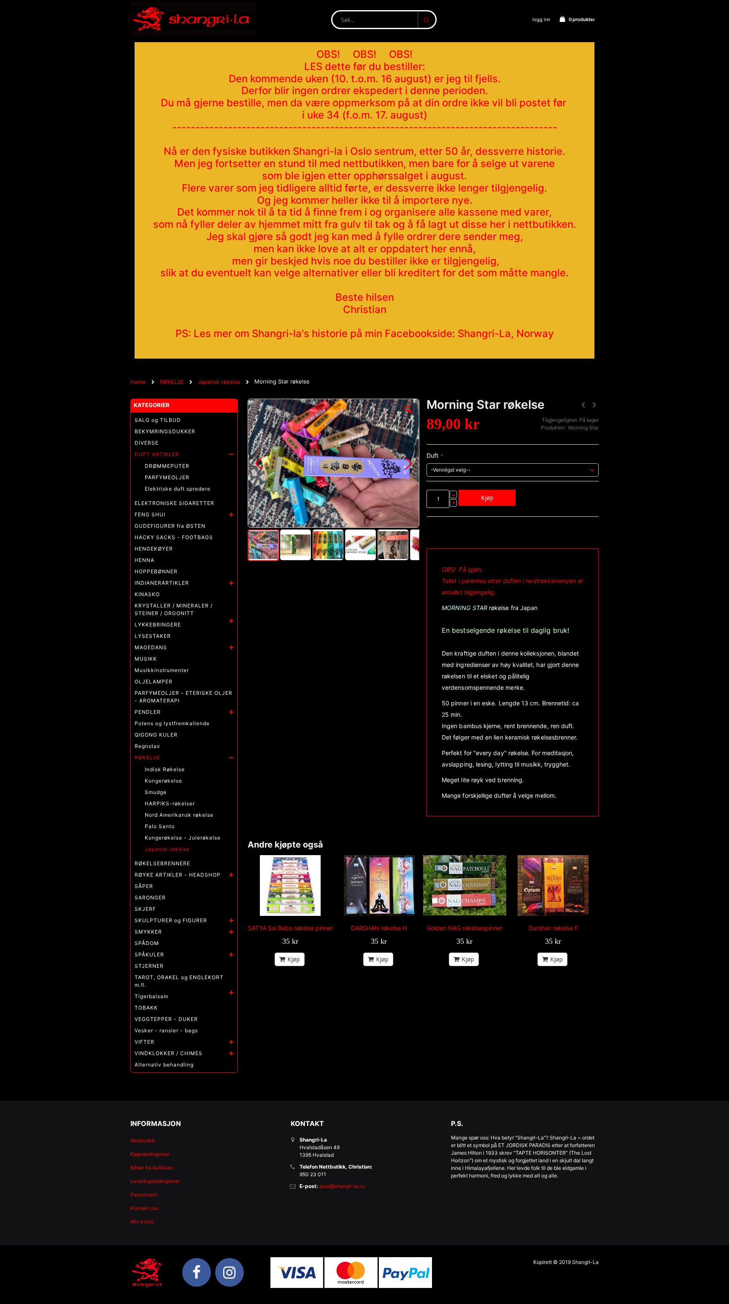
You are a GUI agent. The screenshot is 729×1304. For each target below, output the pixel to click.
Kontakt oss (144, 1208)
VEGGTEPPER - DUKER (166, 1019)
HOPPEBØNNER (156, 571)
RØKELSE (172, 381)
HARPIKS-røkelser (170, 803)
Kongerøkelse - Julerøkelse (183, 837)
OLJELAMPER (154, 681)
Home (138, 381)
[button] (408, 416)
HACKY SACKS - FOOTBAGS (174, 537)
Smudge (156, 792)
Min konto (142, 1221)
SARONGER (150, 897)
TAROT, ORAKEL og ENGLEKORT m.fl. (179, 981)
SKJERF (145, 909)
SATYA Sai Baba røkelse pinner (290, 927)
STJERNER (149, 966)
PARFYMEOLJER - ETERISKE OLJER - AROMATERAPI (183, 697)
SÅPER (144, 886)
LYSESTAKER (153, 636)
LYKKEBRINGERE (158, 624)
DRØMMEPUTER (167, 466)
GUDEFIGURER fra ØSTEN (170, 526)
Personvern (143, 1194)
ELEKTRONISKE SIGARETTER (174, 503)
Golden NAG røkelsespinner (464, 927)
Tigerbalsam (151, 996)
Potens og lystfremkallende (172, 723)
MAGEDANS (151, 647)
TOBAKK (146, 1007)
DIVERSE (147, 443)
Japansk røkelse (219, 381)
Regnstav (147, 746)
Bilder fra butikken (151, 1167)
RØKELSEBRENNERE (162, 863)
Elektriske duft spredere (178, 489)
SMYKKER (148, 932)
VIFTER (144, 1042)
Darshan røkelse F (553, 927)
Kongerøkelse (163, 781)
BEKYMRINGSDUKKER (165, 431)
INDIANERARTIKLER (162, 583)
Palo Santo (160, 826)
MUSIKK (146, 659)
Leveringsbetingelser (155, 1181)
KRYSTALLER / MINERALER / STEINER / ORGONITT (174, 609)
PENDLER (148, 712)
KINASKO (147, 594)
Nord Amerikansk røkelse (179, 815)
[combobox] (384, 19)
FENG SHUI (150, 514)
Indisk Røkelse (165, 769)
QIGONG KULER (156, 735)
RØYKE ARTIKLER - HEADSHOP (178, 875)
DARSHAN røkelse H (379, 927)
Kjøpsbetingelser (150, 1154)
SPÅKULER (149, 954)
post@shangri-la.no (342, 1186)
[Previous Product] (583, 404)
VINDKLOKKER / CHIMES (168, 1053)
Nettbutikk (142, 1140)
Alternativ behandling (164, 1064)
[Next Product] (594, 404)
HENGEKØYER (154, 548)
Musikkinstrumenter (162, 670)
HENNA (144, 560)
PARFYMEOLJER (167, 477)
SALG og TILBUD (158, 420)
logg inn (541, 19)
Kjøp (293, 959)
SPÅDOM (147, 943)
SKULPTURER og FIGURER (171, 920)
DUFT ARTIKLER (157, 454)
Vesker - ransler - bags (166, 1030)
